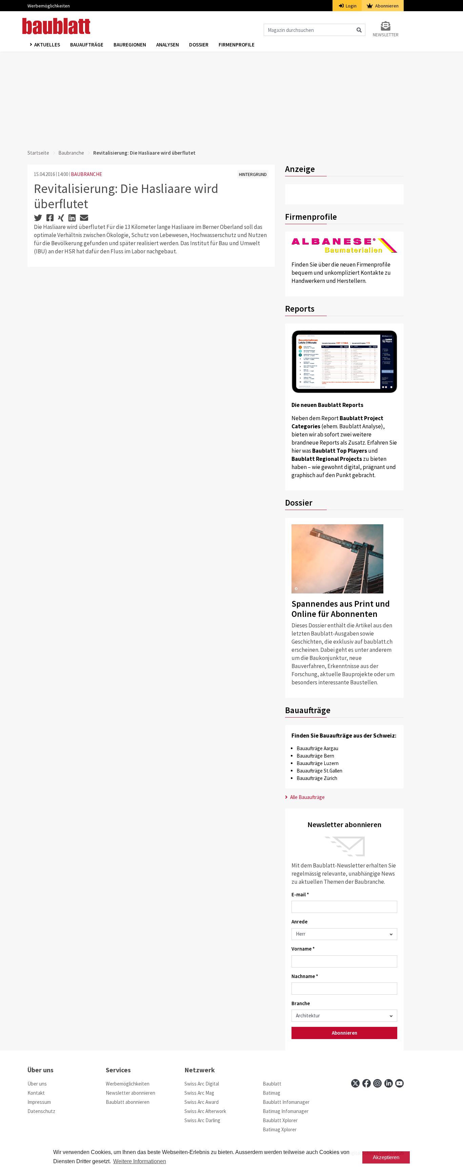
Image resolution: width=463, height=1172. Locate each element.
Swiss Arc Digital (201, 1083)
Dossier (198, 44)
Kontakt (36, 1093)
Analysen (167, 44)
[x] (355, 1083)
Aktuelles (47, 44)
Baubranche (71, 153)
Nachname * (304, 976)
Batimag (271, 1093)
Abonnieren (386, 6)
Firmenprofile (237, 44)
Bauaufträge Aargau (317, 748)
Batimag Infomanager (285, 1111)
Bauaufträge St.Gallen (319, 770)
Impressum (39, 1102)
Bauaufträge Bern (315, 756)
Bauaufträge (86, 44)
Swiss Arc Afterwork (205, 1111)
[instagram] (377, 1083)
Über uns (37, 1083)
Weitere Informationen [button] (139, 1161)
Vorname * (303, 948)
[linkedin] (388, 1083)
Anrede (299, 921)
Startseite (38, 153)
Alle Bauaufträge (307, 797)
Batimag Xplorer (280, 1129)
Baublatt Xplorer (280, 1120)
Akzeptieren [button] (386, 1157)
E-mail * (300, 894)
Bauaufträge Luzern (318, 763)
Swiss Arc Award (201, 1102)
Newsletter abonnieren (130, 1093)
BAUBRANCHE (86, 174)
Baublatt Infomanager (286, 1102)
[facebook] (366, 1083)
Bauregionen (130, 44)
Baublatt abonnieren (127, 1102)
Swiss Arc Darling (202, 1120)
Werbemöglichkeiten (48, 6)
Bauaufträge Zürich (317, 778)
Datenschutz (41, 1111)
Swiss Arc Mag (199, 1093)
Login (351, 6)
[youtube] (399, 1083)
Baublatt (272, 1083)
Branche (300, 1003)
